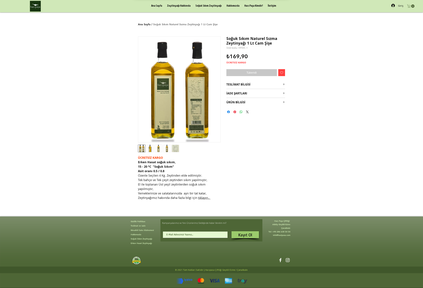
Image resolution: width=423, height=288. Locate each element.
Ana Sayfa (144, 24)
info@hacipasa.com (281, 235)
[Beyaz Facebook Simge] (280, 260)
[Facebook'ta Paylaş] (229, 112)
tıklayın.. (204, 198)
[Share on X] (247, 112)
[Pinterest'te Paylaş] (235, 112)
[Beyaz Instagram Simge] (287, 260)
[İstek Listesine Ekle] (281, 72)
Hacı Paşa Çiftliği (282, 221)
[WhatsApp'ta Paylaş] (241, 112)
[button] (411, 6)
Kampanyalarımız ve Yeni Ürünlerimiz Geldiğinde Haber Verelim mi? (194, 222)
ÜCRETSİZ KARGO (236, 62)
